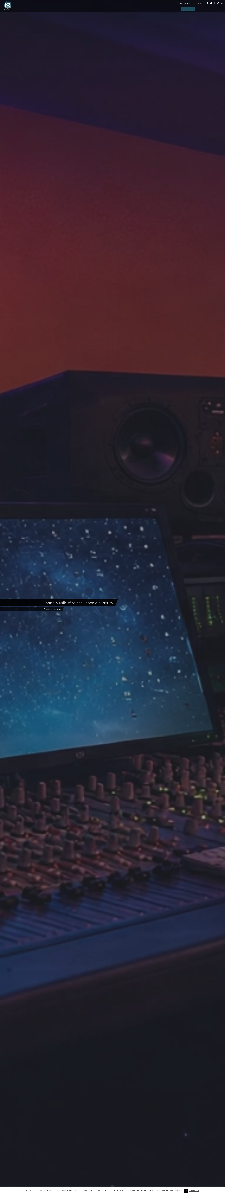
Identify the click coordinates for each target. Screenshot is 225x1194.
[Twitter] (211, 3)
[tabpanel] (112, 597)
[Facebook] (207, 3)
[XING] (218, 3)
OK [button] (186, 1191)
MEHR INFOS (194, 1190)
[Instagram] (214, 3)
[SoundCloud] (221, 3)
